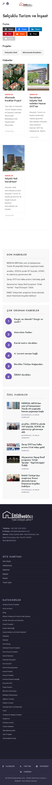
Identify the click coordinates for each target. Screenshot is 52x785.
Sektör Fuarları (8, 703)
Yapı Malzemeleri (9, 730)
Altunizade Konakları (32, 52)
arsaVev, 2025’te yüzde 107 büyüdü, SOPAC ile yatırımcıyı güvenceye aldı (33, 428)
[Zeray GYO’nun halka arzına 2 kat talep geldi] (13, 446)
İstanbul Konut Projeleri (11, 648)
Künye (5, 578)
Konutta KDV (7, 683)
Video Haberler (8, 726)
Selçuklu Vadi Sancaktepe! (11, 180)
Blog (4, 612)
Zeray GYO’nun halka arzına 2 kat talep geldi (26, 279)
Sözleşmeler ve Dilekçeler (12, 707)
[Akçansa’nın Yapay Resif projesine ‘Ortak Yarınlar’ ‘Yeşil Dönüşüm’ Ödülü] (13, 459)
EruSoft (18, 781)
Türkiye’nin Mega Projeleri (12, 715)
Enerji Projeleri (8, 624)
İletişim (5, 574)
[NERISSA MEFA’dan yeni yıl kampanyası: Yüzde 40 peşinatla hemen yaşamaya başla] (13, 405)
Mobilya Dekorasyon (10, 695)
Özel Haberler (17, 394)
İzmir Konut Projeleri (10, 652)
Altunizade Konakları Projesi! (13, 99)
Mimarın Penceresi (10, 691)
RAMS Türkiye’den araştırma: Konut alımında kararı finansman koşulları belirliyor (30, 481)
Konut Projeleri (8, 675)
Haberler (9, 94)
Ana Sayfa (7, 561)
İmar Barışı (7, 644)
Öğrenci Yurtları (8, 699)
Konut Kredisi (8, 671)
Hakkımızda (7, 566)
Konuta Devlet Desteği (11, 679)
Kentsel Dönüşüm (9, 660)
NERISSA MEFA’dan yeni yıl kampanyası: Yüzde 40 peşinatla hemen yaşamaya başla (32, 407)
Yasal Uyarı (7, 582)
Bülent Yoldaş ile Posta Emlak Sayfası (16, 616)
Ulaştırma (6, 719)
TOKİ (4, 711)
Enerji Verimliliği (8, 628)
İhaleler (5, 640)
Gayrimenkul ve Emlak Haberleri (14, 632)
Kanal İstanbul (8, 656)
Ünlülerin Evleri (8, 723)
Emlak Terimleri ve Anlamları (13, 620)
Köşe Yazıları (7, 687)
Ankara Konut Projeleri (11, 604)
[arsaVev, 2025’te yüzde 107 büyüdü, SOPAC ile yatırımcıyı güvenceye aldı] (13, 426)
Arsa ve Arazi (7, 608)
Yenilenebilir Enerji (9, 738)
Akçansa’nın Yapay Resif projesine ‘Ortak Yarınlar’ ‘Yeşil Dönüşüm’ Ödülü (33, 461)
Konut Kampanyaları (10, 667)
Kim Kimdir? (7, 664)
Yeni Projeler (7, 734)
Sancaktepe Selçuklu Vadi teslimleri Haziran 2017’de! (37, 102)
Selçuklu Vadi (11, 52)
